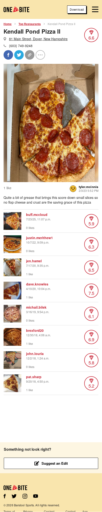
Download (77, 9)
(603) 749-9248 (20, 45)
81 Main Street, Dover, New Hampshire (38, 38)
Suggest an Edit (55, 463)
